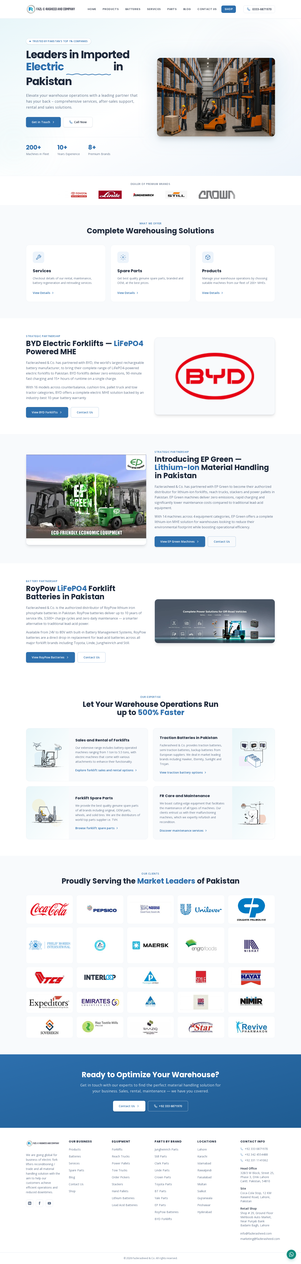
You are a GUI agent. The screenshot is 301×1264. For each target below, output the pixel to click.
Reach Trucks (121, 1156)
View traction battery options (181, 772)
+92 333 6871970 (170, 1106)
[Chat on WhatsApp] (291, 1254)
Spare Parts (76, 1170)
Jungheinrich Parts (166, 1149)
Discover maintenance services (181, 830)
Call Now (80, 122)
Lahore (202, 1149)
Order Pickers (121, 1177)
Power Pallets (121, 1163)
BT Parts (160, 1191)
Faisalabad (204, 1177)
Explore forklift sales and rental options (104, 770)
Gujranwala (204, 1198)
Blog (187, 9)
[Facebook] (39, 1203)
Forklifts (117, 1149)
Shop (229, 9)
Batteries (132, 9)
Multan (202, 1184)
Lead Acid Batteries (125, 1205)
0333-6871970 (262, 9)
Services (154, 9)
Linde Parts (162, 1170)
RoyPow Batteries (167, 1212)
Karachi (202, 1156)
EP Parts (160, 1205)
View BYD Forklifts (45, 412)
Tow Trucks (119, 1170)
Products (111, 9)
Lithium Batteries (123, 1198)
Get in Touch (41, 122)
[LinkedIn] (29, 1203)
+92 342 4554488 (256, 1154)
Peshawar (203, 1205)
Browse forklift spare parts (94, 828)
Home (92, 9)
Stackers (117, 1184)
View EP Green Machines (177, 541)
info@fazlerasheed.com (256, 1233)
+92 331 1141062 (256, 1160)
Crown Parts (163, 1177)
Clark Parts (162, 1163)
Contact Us (207, 9)
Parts (172, 9)
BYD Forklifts (163, 1219)
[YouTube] (49, 1203)
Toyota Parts (163, 1184)
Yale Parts (161, 1198)
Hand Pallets (120, 1191)
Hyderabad (204, 1212)
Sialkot (201, 1191)
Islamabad (204, 1163)
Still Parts (161, 1156)
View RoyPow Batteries (48, 657)
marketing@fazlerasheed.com (257, 1239)
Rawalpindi (204, 1170)
